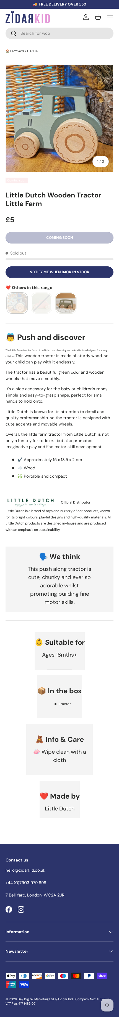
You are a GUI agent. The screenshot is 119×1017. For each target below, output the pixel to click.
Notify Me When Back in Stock (59, 272)
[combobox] (59, 33)
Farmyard (17, 51)
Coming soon (59, 237)
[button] (98, 17)
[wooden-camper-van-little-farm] (65, 303)
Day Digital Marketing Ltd (36, 999)
